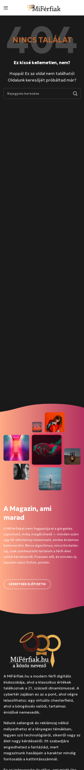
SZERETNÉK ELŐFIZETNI (27, 584)
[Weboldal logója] (44, 7)
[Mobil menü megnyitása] (5, 7)
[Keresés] (75, 93)
